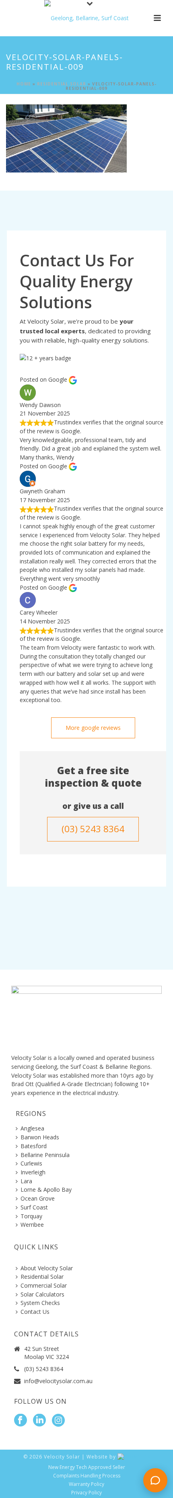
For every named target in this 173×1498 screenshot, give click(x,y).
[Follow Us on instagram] (58, 1420)
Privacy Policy (86, 1493)
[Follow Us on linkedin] (39, 1420)
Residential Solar (61, 84)
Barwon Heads (40, 1137)
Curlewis (31, 1163)
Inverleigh (33, 1172)
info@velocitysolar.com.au (58, 1381)
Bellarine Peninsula (45, 1155)
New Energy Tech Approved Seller (86, 1467)
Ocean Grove (38, 1198)
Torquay (31, 1216)
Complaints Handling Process (86, 1476)
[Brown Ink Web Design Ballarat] (133, 1456)
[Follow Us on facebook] (20, 1420)
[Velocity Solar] (86, 18)
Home (23, 84)
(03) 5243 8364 (43, 1369)
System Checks (40, 1303)
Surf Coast (34, 1207)
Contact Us (35, 1311)
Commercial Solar (44, 1285)
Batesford (34, 1146)
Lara (26, 1181)
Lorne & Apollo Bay (46, 1189)
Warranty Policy (86, 1484)
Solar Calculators (42, 1294)
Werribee (32, 1224)
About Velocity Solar (47, 1268)
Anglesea (32, 1128)
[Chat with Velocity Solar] (155, 1480)
